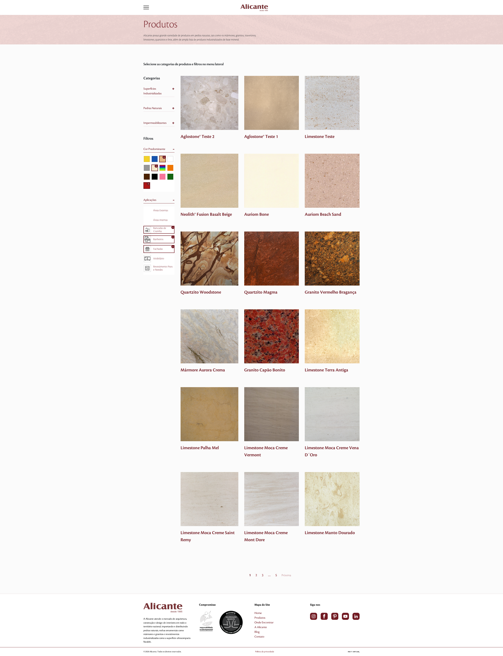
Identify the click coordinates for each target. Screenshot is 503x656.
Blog (257, 632)
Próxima (286, 575)
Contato (259, 636)
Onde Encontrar (264, 622)
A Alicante (260, 627)
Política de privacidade (264, 651)
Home (258, 613)
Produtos (259, 617)
